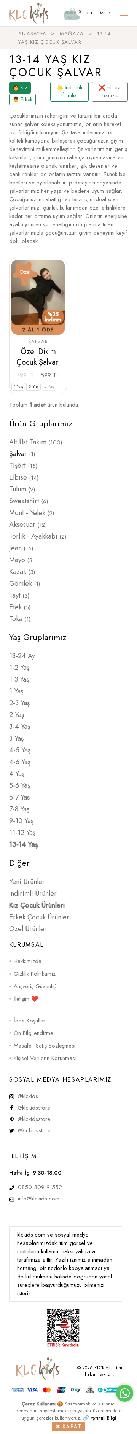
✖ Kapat (69, 1426)
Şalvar (38, 341)
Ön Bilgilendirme (33, 1033)
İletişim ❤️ (26, 999)
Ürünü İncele (38, 375)
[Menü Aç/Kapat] (124, 13)
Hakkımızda (27, 961)
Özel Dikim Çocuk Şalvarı (38, 357)
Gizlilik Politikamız (35, 974)
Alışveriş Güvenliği (36, 986)
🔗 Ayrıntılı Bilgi (99, 1417)
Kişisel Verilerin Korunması (45, 1058)
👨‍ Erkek (22, 99)
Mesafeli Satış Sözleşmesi (44, 1045)
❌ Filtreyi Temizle (110, 91)
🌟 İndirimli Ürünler (69, 91)
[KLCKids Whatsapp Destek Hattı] (124, 1393)
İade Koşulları (30, 1020)
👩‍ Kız (20, 87)
